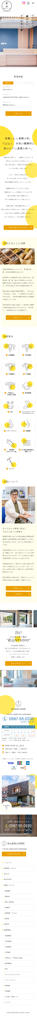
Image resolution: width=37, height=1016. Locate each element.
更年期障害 (8, 963)
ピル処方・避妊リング (11, 996)
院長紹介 (7, 896)
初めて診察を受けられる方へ (18, 227)
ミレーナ (7, 1002)
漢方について (18, 317)
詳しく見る (19, 745)
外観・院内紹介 (9, 902)
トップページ (8, 863)
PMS (6, 969)
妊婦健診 (7, 985)
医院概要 (7, 891)
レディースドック (10, 980)
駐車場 (7, 918)
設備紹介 (7, 907)
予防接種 (7, 991)
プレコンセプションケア (12, 974)
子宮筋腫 (7, 952)
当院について (18, 588)
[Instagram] (23, 3)
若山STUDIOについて (18, 663)
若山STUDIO (8, 879)
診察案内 (7, 930)
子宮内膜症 (8, 941)
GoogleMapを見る (14, 854)
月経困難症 (8, 935)
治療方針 (6, 924)
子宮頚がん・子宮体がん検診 (13, 958)
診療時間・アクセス (10, 868)
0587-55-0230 (21, 718)
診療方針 (18, 594)
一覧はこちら (18, 113)
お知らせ (6, 874)
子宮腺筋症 (8, 947)
